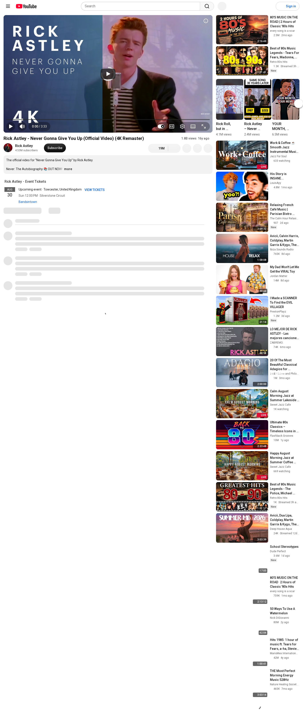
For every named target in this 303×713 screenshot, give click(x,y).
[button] (39, 126)
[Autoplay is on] (161, 126)
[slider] (108, 119)
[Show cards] (206, 21)
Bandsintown (28, 202)
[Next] (298, 103)
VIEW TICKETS (95, 190)
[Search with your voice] (222, 6)
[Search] (207, 6)
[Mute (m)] (22, 126)
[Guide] (8, 6)
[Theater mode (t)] (193, 126)
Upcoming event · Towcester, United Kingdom (50, 189)
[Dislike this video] (174, 148)
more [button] (68, 169)
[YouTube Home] (26, 6)
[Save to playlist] (197, 148)
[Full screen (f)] (203, 126)
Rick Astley (24, 146)
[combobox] (142, 6)
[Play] (108, 74)
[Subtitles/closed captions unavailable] (171, 126)
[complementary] (48, 181)
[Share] (186, 148)
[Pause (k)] (10, 126)
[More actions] (208, 148)
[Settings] (269, 6)
